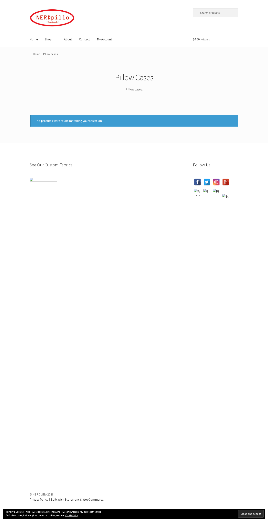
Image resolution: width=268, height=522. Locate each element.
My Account (104, 39)
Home (34, 39)
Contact (84, 39)
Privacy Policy (39, 499)
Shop (48, 39)
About (68, 39)
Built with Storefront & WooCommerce (77, 499)
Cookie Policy (71, 515)
